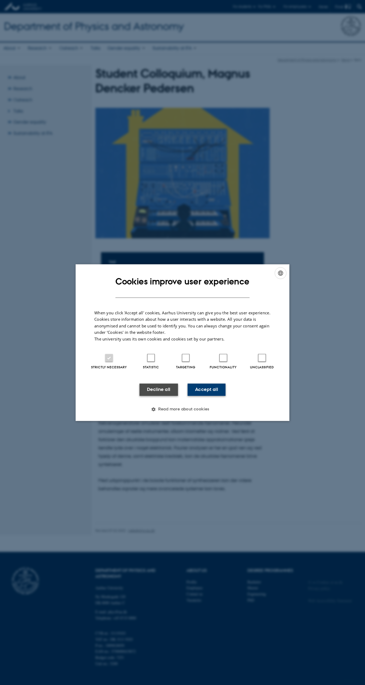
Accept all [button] (206, 390)
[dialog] (182, 342)
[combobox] (280, 273)
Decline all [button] (158, 390)
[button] (182, 409)
